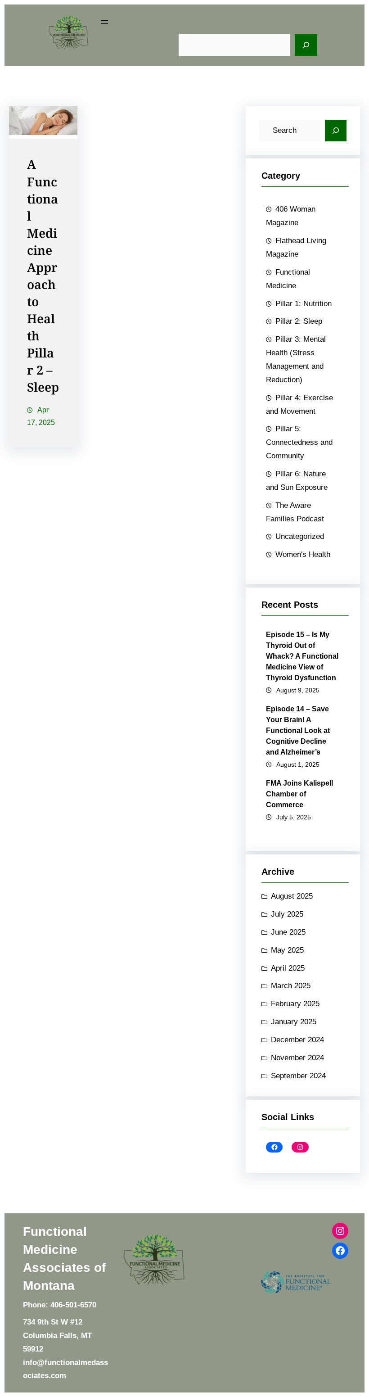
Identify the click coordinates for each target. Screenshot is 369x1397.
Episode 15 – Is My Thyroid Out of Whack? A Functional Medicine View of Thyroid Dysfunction (302, 656)
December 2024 (297, 1039)
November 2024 (297, 1057)
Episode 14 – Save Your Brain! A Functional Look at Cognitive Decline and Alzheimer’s (298, 730)
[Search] (306, 45)
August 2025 (292, 896)
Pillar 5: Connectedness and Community (299, 442)
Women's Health (302, 554)
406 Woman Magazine (290, 216)
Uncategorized (299, 536)
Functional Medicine (288, 279)
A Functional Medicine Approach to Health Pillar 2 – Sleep (43, 276)
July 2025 (287, 914)
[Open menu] (104, 22)
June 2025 (288, 932)
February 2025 (295, 1003)
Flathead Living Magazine (296, 247)
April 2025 (288, 968)
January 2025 (293, 1021)
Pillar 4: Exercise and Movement (299, 404)
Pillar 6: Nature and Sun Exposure (297, 481)
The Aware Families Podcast (295, 512)
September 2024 (298, 1075)
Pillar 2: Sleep (298, 321)
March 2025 (290, 985)
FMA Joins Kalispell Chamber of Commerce (299, 794)
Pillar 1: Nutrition (303, 303)
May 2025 (287, 950)
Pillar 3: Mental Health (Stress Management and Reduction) (296, 359)
